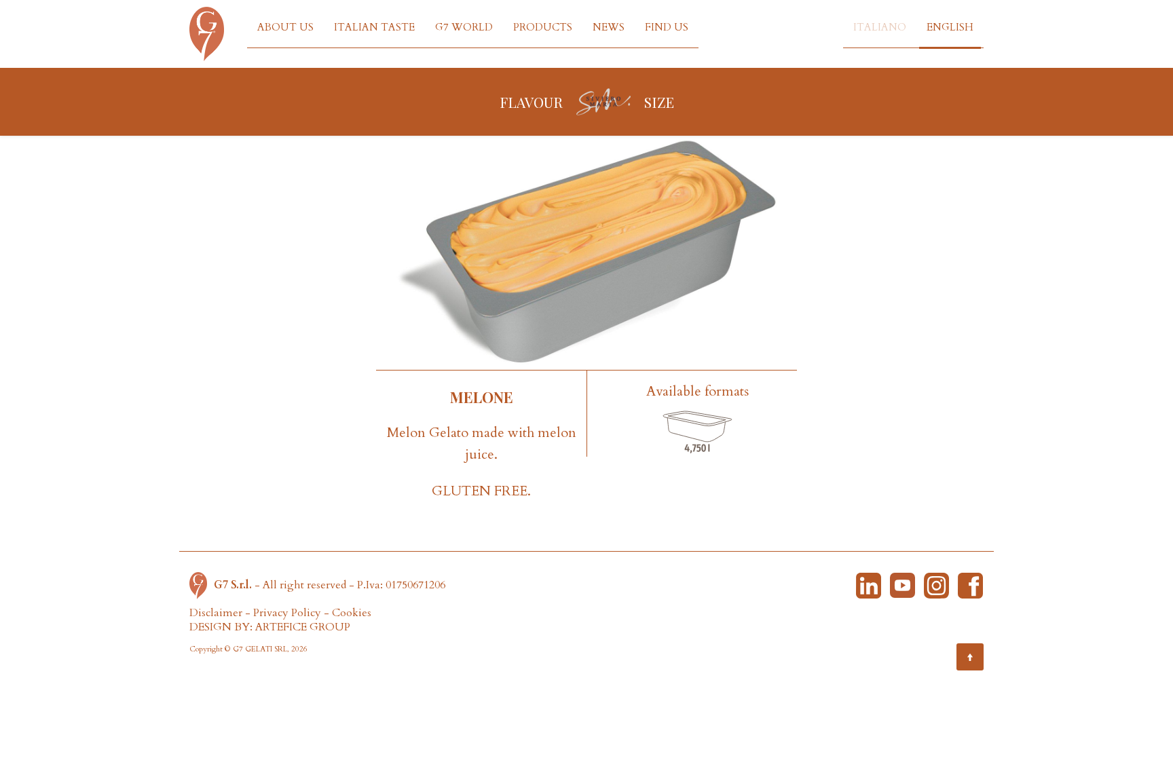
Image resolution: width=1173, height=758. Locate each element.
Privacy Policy (287, 612)
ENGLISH (950, 27)
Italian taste (374, 27)
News (609, 27)
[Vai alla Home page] (201, 584)
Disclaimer (215, 612)
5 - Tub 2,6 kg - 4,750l (697, 433)
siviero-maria (603, 102)
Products (542, 27)
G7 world (464, 27)
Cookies (351, 612)
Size (659, 101)
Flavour (531, 101)
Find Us (666, 27)
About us (285, 27)
